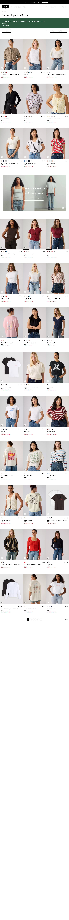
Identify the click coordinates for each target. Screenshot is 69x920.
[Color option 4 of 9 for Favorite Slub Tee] (30, 296)
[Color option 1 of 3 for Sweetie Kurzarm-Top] (48, 340)
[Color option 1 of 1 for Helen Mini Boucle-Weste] (2, 518)
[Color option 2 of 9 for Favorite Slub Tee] (26, 296)
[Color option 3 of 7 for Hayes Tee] (51, 252)
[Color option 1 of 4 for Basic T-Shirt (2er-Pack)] (2, 385)
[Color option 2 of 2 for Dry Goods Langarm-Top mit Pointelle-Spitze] (49, 72)
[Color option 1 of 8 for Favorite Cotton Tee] (48, 161)
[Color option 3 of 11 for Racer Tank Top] (28, 72)
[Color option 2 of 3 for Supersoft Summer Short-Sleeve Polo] (26, 385)
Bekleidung (4, 11)
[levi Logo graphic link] (5, 6)
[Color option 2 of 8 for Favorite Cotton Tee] (49, 161)
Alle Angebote (45, 2)
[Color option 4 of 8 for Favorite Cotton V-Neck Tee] (30, 161)
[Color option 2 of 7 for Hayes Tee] (49, 252)
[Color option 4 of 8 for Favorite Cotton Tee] (53, 161)
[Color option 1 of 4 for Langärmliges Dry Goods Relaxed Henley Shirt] (2, 72)
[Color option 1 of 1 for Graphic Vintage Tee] (25, 518)
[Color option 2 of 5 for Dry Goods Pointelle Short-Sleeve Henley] (3, 161)
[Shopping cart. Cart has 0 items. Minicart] (66, 7)
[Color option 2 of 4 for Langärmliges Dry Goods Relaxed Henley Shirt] (3, 72)
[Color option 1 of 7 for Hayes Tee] (48, 252)
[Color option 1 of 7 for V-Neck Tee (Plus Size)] (48, 429)
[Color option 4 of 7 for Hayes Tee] (53, 252)
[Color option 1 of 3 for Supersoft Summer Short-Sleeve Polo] (25, 385)
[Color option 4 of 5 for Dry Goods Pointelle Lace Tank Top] (53, 116)
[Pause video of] (63, 208)
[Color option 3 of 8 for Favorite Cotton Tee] (51, 161)
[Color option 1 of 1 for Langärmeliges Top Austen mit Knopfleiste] (25, 562)
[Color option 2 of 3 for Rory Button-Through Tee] (26, 252)
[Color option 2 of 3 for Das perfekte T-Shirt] (49, 606)
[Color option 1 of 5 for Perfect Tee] (2, 429)
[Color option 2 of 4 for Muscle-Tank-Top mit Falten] (26, 340)
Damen (7, 11)
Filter (7, 31)
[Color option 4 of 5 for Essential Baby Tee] (7, 296)
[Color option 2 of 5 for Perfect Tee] (3, 429)
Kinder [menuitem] (24, 6)
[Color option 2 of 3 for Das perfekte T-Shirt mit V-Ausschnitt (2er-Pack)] (49, 518)
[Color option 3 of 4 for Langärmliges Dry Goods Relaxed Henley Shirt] (5, 72)
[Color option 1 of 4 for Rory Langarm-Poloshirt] (2, 116)
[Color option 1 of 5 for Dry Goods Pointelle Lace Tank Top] (48, 116)
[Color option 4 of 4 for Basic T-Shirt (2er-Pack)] (7, 385)
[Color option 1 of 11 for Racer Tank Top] (25, 72)
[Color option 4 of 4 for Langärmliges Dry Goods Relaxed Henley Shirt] (7, 72)
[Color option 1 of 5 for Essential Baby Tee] (2, 296)
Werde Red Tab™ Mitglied (50, 6)
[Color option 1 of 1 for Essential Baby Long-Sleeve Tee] (48, 296)
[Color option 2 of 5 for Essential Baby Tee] (3, 296)
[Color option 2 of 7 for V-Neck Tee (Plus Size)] (49, 429)
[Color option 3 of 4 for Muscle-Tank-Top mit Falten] (28, 340)
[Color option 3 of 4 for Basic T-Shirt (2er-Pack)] (5, 385)
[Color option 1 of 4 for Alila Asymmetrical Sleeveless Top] (2, 252)
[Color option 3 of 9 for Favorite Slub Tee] (28, 296)
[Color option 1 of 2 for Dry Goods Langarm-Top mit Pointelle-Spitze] (48, 72)
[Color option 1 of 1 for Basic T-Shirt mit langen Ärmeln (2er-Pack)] (2, 606)
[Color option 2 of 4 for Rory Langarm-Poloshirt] (3, 116)
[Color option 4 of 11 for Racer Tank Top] (30, 72)
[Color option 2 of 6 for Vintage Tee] (26, 116)
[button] (62, 7)
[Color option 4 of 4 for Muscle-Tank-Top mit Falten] (30, 340)
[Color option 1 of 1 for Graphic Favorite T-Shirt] (48, 385)
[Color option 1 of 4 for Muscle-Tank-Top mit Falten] (25, 340)
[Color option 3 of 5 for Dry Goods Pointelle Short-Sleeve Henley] (5, 161)
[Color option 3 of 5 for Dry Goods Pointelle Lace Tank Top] (51, 116)
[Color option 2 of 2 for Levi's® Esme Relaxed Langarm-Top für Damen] (3, 562)
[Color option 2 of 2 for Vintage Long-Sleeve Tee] (49, 473)
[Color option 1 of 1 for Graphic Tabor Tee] (25, 473)
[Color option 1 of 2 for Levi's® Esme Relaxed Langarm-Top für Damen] (2, 562)
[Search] (59, 7)
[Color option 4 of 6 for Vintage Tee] (30, 116)
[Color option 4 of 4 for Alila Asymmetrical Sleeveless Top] (7, 252)
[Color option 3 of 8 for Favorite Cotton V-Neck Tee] (28, 161)
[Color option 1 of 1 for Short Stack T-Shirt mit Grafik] (2, 473)
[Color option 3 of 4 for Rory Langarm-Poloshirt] (5, 116)
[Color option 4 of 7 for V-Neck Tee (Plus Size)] (53, 429)
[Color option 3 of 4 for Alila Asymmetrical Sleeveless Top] (5, 252)
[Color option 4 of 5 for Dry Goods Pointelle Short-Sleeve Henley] (7, 161)
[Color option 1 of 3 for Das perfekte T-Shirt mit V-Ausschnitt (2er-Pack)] (48, 518)
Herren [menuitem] (15, 6)
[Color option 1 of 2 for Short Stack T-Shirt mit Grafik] (2, 340)
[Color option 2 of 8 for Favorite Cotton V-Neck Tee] (26, 161)
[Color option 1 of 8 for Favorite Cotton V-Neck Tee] (25, 161)
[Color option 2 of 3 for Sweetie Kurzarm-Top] (49, 340)
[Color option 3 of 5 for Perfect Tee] (5, 429)
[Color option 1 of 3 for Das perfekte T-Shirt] (48, 606)
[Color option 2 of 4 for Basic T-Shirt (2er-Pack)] (3, 385)
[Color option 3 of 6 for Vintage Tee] (28, 116)
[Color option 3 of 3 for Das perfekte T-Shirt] (51, 606)
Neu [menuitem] (11, 6)
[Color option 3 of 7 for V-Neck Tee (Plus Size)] (51, 429)
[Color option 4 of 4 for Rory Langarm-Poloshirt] (7, 116)
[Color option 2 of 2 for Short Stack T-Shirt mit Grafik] (3, 340)
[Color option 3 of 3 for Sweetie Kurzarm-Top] (51, 340)
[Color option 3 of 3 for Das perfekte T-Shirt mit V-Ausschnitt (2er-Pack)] (51, 518)
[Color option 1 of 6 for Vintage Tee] (25, 116)
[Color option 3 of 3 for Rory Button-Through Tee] (28, 252)
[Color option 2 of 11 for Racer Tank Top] (26, 72)
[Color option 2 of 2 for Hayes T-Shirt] (26, 429)
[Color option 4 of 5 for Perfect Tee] (7, 429)
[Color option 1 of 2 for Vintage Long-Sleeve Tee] (48, 473)
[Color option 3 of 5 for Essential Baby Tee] (5, 296)
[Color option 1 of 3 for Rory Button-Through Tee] (25, 252)
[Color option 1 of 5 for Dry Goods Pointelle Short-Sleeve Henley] (2, 161)
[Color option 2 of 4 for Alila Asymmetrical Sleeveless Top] (3, 252)
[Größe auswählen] (2, 68)
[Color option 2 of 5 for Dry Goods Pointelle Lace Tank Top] (49, 116)
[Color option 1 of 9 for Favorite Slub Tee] (25, 296)
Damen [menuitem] (19, 6)
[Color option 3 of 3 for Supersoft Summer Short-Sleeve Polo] (28, 385)
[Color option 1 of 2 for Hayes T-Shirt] (25, 429)
